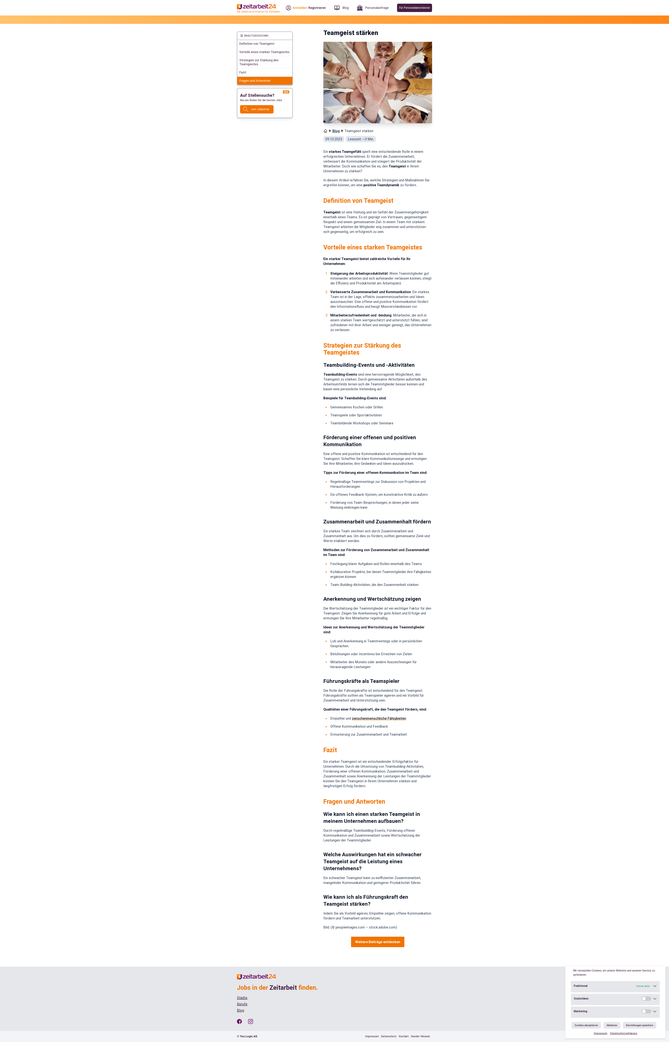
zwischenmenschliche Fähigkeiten (379, 718)
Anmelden (300, 8)
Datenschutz (389, 1036)
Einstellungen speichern (639, 1025)
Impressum (600, 1033)
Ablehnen (612, 1025)
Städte (242, 998)
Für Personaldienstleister (414, 7)
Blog (336, 131)
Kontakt (404, 1036)
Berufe (242, 1004)
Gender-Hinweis (420, 1036)
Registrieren (317, 8)
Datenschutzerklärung (623, 1033)
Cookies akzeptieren (586, 1025)
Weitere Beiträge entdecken (377, 942)
